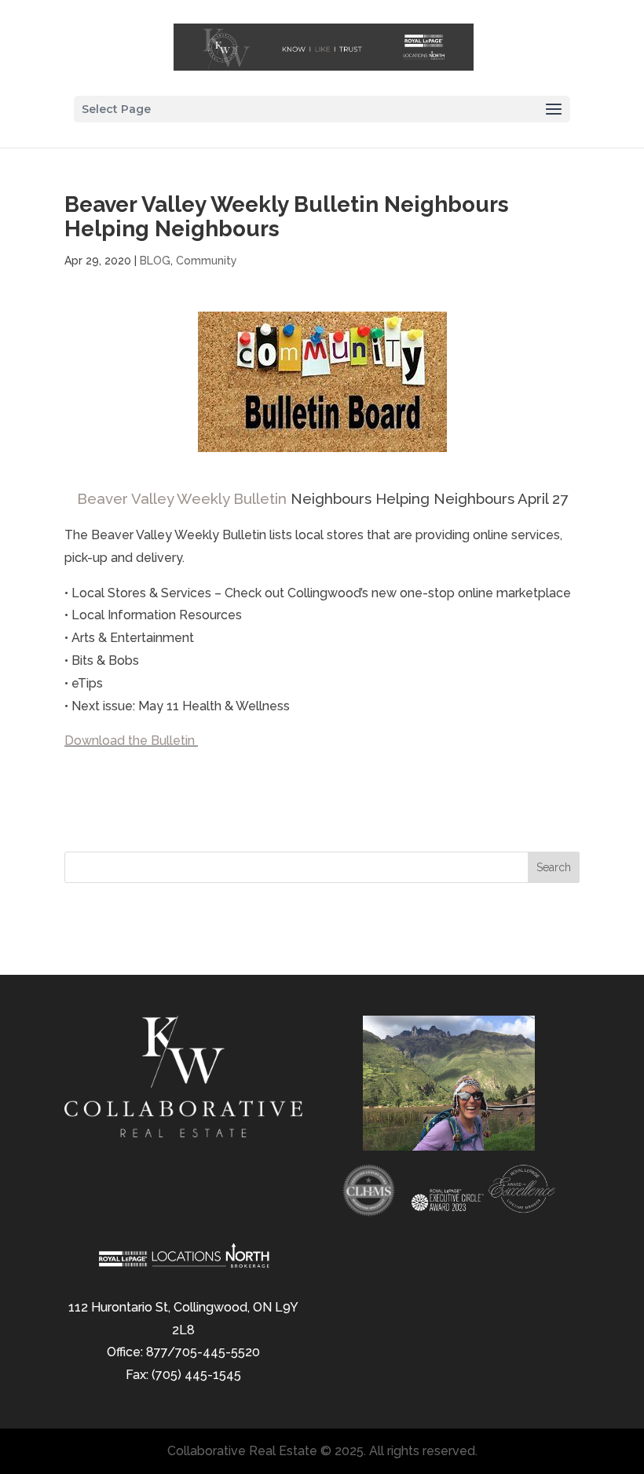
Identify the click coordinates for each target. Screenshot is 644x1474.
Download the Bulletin (131, 740)
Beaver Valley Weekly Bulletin (182, 498)
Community (206, 260)
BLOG (155, 260)
